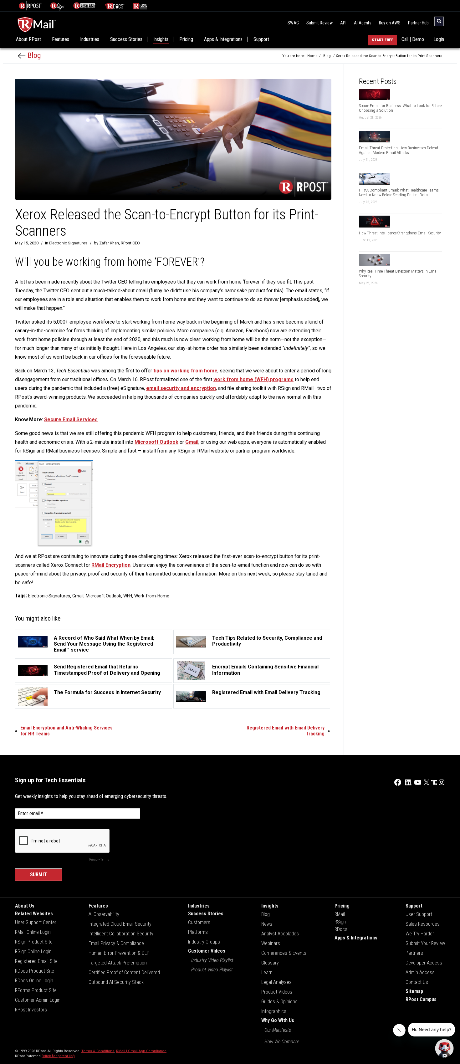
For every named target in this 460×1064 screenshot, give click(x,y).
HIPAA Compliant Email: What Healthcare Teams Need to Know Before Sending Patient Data (399, 192)
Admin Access (420, 972)
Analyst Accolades (280, 934)
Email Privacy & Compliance (116, 943)
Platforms (198, 932)
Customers (199, 922)
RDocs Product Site (34, 971)
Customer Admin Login (37, 1000)
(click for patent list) (58, 1056)
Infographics (273, 1011)
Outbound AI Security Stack (116, 982)
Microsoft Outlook (156, 442)
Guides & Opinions (279, 1002)
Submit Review (319, 22)
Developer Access (424, 963)
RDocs (341, 929)
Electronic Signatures (68, 243)
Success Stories (126, 39)
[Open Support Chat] (444, 1048)
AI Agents (362, 22)
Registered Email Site (36, 961)
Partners (414, 953)
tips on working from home (185, 371)
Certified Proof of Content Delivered (124, 972)
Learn (267, 972)
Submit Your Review (425, 943)
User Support (419, 914)
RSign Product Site (34, 942)
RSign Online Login (33, 951)
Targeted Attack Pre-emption (118, 963)
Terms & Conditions (97, 1051)
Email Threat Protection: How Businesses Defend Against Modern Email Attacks (398, 150)
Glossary (270, 963)
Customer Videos (206, 951)
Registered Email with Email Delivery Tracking (286, 731)
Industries (89, 39)
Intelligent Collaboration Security (121, 934)
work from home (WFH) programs (253, 379)
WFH (127, 595)
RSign (340, 922)
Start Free (382, 40)
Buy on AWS (390, 22)
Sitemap (414, 991)
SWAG (293, 22)
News (266, 924)
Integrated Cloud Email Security (120, 924)
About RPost (28, 39)
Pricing (186, 39)
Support (261, 39)
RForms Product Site (36, 990)
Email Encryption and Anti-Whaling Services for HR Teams (66, 731)
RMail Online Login (33, 932)
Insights (160, 39)
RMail (340, 914)
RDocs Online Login (34, 981)
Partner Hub (418, 22)
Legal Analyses (276, 982)
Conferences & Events (283, 953)
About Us (24, 906)
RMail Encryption (110, 565)
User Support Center (35, 922)
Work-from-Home (151, 595)
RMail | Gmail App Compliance (141, 1051)
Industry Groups (204, 942)
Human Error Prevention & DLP (119, 953)
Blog (33, 55)
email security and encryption (181, 388)
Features (60, 39)
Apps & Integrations (223, 39)
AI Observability (104, 914)
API (343, 22)
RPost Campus (421, 999)
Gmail (191, 442)
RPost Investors (31, 1010)
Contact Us (417, 982)
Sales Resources (423, 924)
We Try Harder (420, 934)
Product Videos (276, 992)
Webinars (270, 943)
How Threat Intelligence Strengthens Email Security (400, 233)
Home (312, 56)
